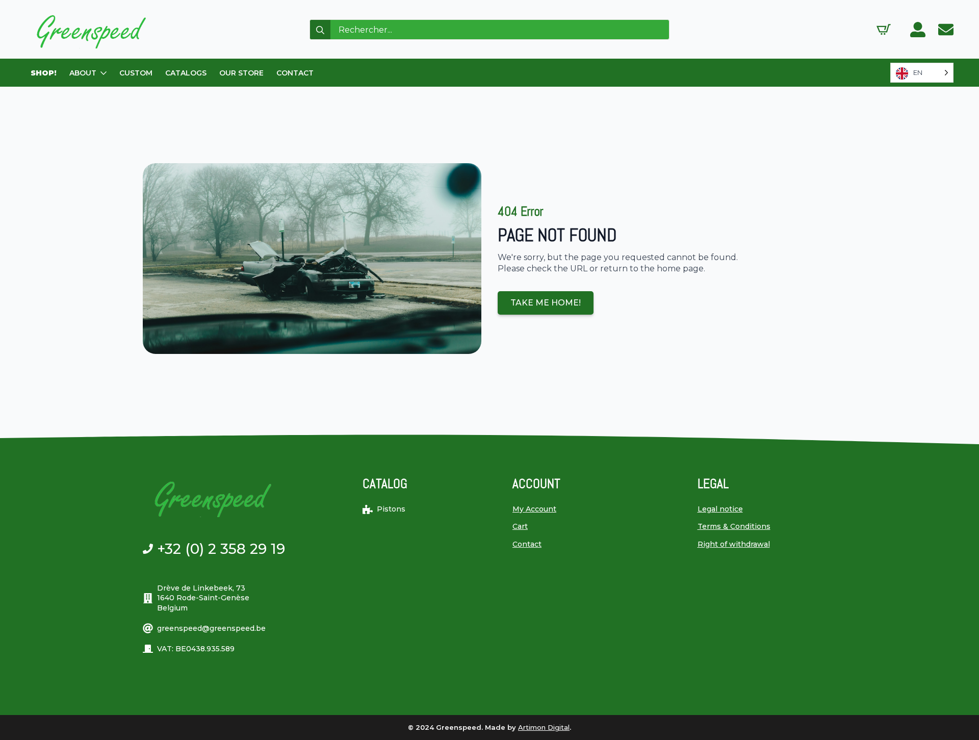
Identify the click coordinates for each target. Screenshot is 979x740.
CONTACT (295, 73)
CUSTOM (135, 73)
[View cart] (883, 29)
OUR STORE (241, 73)
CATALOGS (186, 73)
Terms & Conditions (734, 526)
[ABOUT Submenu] (104, 73)
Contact (527, 544)
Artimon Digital (544, 727)
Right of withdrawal (734, 544)
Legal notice (720, 509)
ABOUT (82, 73)
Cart (520, 526)
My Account (534, 509)
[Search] (320, 30)
